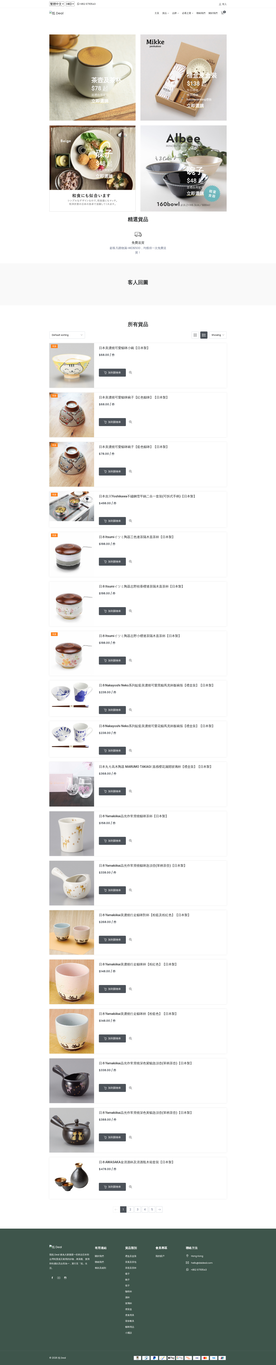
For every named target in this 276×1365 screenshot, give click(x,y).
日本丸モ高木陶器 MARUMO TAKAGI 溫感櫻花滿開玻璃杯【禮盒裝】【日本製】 (156, 767)
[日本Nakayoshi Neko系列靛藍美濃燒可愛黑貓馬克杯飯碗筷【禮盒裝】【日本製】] (71, 694)
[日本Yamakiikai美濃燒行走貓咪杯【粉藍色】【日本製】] (71, 1031)
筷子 (127, 1285)
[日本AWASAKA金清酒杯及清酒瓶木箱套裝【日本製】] (71, 1178)
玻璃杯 (128, 1303)
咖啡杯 (128, 1291)
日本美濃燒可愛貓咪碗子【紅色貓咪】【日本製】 (134, 397)
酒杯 (127, 1297)
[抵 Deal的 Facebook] (52, 1278)
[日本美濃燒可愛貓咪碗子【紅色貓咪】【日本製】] (71, 415)
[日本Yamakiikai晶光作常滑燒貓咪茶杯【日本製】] (71, 833)
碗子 (127, 1279)
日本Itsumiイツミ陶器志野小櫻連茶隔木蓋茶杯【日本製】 (140, 636)
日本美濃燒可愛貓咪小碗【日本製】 (124, 348)
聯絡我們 (200, 13)
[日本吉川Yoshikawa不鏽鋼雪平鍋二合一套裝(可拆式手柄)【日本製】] (71, 506)
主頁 (157, 13)
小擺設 (128, 1332)
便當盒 (128, 1309)
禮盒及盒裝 (130, 1256)
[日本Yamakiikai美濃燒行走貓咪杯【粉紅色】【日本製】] (71, 982)
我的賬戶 (160, 1256)
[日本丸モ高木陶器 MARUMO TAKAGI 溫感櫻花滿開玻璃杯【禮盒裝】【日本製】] (71, 784)
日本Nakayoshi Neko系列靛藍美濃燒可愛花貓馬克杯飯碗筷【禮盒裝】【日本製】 (157, 726)
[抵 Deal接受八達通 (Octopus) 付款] (163, 1358)
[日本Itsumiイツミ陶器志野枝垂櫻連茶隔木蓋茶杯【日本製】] (71, 604)
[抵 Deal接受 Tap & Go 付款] (188, 1358)
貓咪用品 (129, 1326)
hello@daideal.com (202, 1263)
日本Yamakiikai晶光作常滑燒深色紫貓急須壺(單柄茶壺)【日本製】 (146, 1063)
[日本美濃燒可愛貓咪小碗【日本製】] (71, 365)
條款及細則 (100, 1267)
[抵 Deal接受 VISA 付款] (197, 1358)
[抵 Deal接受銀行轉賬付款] (137, 1358)
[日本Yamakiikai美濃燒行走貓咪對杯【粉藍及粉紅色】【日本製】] (71, 932)
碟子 (127, 1273)
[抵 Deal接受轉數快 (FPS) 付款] (146, 1358)
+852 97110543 (88, 3)
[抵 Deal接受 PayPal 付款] (154, 1358)
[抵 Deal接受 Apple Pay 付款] (171, 1358)
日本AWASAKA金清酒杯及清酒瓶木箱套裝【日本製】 (137, 1162)
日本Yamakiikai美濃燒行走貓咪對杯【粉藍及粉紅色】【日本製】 (145, 915)
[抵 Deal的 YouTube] (59, 1278)
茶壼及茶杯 (130, 1267)
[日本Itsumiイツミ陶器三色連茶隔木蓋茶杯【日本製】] (71, 554)
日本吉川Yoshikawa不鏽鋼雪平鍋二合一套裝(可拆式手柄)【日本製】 (148, 496)
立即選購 (100, 101)
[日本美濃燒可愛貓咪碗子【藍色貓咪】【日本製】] (71, 464)
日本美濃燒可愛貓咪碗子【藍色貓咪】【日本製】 (134, 447)
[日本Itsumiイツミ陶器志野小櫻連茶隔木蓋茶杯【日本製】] (71, 653)
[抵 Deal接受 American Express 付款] (214, 1358)
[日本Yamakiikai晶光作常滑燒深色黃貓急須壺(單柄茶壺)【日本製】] (71, 1130)
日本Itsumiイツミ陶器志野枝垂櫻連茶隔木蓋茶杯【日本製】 (142, 586)
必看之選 (186, 13)
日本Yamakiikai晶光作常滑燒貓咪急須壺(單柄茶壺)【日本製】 (143, 865)
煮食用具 (129, 1315)
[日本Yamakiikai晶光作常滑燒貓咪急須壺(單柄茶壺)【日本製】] (71, 883)
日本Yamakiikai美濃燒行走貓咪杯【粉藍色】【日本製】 (138, 1014)
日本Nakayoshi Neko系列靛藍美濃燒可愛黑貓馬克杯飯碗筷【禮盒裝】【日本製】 (157, 685)
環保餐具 (129, 1321)
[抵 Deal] (56, 13)
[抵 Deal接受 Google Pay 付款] (180, 1358)
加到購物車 (114, 372)
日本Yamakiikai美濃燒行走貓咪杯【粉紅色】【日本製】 (138, 964)
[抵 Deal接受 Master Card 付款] (205, 1358)
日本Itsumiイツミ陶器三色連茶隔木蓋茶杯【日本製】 (137, 537)
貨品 (164, 13)
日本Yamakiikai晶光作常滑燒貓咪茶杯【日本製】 (134, 816)
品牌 (174, 13)
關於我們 (213, 13)
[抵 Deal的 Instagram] (65, 1278)
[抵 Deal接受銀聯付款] (222, 1358)
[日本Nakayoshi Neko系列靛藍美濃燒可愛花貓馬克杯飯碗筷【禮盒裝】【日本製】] (71, 735)
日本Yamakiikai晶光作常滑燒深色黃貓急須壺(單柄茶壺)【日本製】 (146, 1113)
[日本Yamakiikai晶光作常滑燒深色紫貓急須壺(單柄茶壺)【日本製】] (71, 1080)
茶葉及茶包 (130, 1262)
